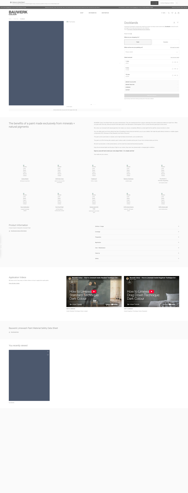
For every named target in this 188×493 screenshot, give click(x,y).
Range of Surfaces (128, 178)
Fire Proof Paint (59, 207)
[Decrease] (172, 62)
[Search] (169, 13)
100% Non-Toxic (59, 178)
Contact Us (122, 7)
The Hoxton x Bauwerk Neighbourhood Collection (138, 29)
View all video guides (14, 283)
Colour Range (24, 178)
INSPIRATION (105, 13)
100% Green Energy (129, 207)
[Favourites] (172, 13)
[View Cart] (178, 13)
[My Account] (175, 13)
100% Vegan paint (163, 207)
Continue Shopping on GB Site (167, 3)
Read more (127, 33)
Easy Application (25, 207)
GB (164, 13)
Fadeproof (94, 178)
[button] (137, 226)
